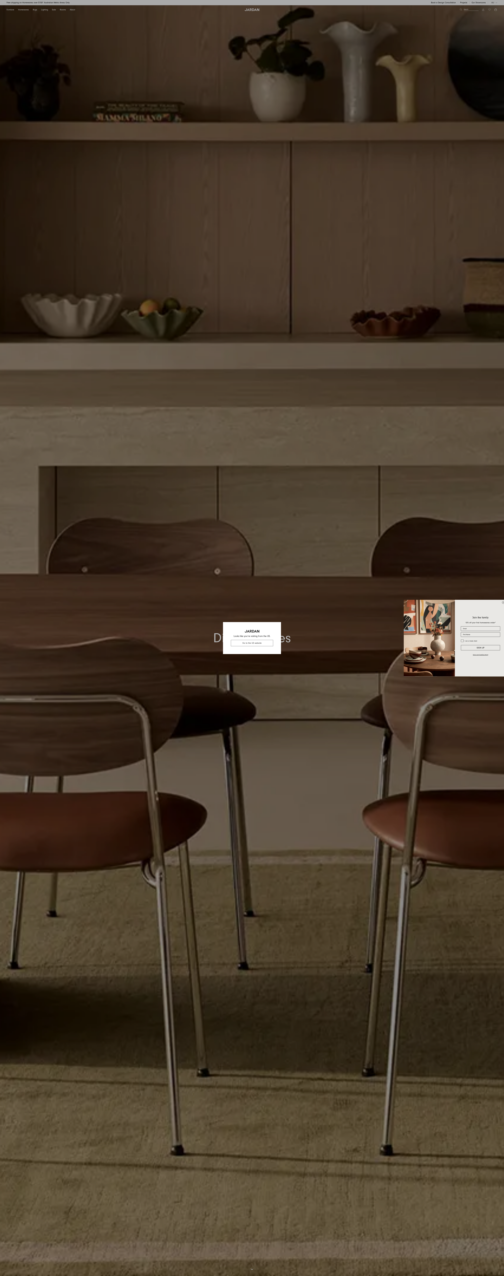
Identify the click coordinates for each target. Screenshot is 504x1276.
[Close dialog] (501, 602)
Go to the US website (252, 643)
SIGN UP (478, 648)
